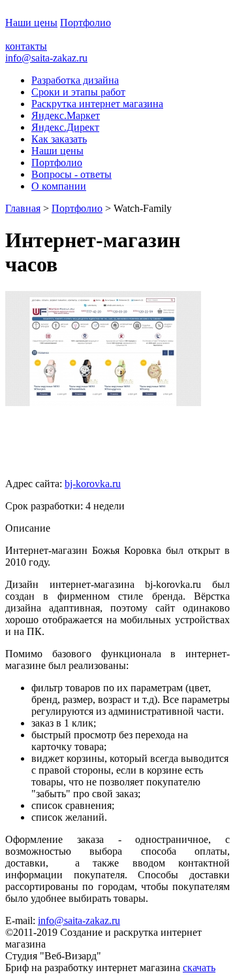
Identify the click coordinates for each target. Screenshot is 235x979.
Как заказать (59, 139)
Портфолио (85, 22)
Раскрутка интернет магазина (97, 103)
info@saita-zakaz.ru (46, 57)
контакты (26, 46)
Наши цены (31, 22)
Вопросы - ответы (71, 174)
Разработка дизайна (75, 80)
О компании (58, 186)
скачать (199, 967)
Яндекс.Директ (65, 127)
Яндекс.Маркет (65, 115)
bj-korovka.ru (93, 483)
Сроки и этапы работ (78, 91)
